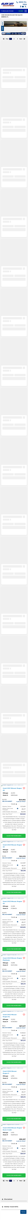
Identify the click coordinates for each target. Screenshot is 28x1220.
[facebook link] (21, 7)
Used (2, 28)
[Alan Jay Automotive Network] (8, 6)
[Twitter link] (25, 7)
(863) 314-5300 (22, 3)
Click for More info (14, 835)
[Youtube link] (23, 7)
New (2, 23)
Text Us (23, 1212)
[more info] (14, 785)
